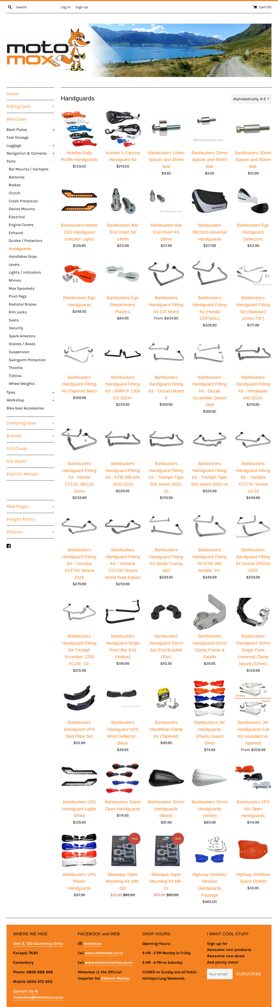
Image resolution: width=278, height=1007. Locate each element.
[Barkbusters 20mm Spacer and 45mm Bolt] (209, 128)
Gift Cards (17, 448)
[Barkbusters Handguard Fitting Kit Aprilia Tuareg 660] (166, 525)
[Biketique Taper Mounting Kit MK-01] (166, 850)
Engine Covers (21, 225)
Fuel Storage (17, 137)
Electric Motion (22, 474)
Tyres (30, 392)
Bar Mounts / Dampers (28, 169)
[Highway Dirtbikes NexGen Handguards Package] (209, 850)
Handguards (20, 248)
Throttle (16, 368)
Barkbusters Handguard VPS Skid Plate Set (79, 729)
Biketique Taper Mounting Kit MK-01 (166, 881)
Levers (14, 264)
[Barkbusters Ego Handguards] (79, 273)
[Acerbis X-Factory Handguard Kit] (122, 128)
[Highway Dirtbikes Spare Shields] (253, 850)
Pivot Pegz (17, 296)
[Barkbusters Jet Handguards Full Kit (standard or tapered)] (253, 698)
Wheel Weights (22, 383)
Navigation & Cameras (30, 153)
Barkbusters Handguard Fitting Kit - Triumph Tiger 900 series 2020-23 (166, 477)
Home (13, 93)
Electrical (17, 217)
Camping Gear (30, 422)
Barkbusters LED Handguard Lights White (79, 808)
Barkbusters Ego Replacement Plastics (123, 304)
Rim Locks (18, 312)
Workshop (30, 400)
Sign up (82, 7)
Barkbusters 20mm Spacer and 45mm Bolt (210, 159)
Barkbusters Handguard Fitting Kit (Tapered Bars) (79, 384)
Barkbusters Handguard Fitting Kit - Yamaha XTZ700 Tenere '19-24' (253, 477)
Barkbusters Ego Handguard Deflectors (253, 232)
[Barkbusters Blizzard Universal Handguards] (209, 201)
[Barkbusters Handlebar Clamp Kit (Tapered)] (166, 698)
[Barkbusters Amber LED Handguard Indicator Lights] (79, 201)
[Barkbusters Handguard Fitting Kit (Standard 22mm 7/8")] (253, 273)
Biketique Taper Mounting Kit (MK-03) (123, 881)
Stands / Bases (22, 344)
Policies (30, 531)
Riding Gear (30, 106)
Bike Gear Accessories (25, 408)
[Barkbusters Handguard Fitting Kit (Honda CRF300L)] (209, 273)
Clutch (14, 193)
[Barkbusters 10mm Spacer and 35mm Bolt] (166, 128)
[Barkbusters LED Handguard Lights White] (79, 777)
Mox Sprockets (22, 288)
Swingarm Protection (27, 360)
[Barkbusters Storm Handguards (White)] (209, 777)
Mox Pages (30, 506)
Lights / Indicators (25, 272)
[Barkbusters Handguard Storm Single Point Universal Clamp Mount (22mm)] (253, 612)
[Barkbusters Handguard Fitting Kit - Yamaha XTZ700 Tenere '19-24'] (253, 439)
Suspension (19, 352)
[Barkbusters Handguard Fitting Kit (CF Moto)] (166, 273)
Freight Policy (21, 519)
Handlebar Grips (23, 256)
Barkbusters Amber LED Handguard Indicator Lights (79, 232)
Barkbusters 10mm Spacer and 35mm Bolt (166, 159)
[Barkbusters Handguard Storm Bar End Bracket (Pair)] (166, 612)
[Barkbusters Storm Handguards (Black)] (166, 777)
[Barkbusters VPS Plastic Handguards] (79, 850)
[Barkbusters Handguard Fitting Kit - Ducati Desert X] (166, 353)
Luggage (30, 145)
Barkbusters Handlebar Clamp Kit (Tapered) (166, 729)
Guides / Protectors (25, 240)
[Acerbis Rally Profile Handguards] (79, 128)
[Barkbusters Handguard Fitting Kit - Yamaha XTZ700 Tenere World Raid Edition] (122, 525)
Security (16, 328)
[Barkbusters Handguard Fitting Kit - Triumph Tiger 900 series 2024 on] (209, 439)
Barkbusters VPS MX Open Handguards (253, 808)
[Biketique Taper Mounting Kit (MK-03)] (122, 850)
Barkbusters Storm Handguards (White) (210, 808)
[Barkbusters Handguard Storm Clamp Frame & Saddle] (209, 612)
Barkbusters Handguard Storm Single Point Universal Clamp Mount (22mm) (253, 650)
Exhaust (16, 233)
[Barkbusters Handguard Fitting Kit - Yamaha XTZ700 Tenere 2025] (79, 525)
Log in (66, 7)
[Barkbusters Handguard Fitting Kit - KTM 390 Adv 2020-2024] (122, 439)
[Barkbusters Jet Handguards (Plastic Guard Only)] (209, 698)
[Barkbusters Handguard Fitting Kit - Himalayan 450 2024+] (253, 353)
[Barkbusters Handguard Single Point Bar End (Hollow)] (122, 612)
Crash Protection (23, 201)
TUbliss (15, 376)
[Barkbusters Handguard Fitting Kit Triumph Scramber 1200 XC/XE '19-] (79, 612)
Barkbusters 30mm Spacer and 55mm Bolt (253, 159)
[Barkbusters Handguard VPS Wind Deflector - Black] (122, 698)
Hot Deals (16, 461)
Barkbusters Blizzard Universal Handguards (209, 232)
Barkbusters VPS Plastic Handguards (79, 881)
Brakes (15, 185)
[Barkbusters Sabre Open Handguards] (122, 777)
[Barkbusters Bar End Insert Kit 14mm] (122, 201)
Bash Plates (30, 129)
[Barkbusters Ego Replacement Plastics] (122, 273)
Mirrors (15, 280)
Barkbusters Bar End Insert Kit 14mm (122, 232)
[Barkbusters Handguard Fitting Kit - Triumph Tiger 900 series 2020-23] (166, 439)
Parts (30, 161)
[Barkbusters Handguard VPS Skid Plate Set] (79, 698)
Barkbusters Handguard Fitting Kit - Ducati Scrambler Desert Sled (209, 391)
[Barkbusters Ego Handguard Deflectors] (253, 201)
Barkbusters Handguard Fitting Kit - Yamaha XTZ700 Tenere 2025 (79, 563)
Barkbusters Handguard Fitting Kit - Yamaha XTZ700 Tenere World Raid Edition (123, 563)
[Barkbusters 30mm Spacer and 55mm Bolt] (253, 128)
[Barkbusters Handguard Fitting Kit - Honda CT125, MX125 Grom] (79, 439)
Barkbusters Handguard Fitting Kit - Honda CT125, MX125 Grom (79, 477)
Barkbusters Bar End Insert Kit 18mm (166, 232)
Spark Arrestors (22, 336)
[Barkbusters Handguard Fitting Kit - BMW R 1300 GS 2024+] (122, 353)
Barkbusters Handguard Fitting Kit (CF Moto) (166, 304)
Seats (14, 320)
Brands (30, 435)
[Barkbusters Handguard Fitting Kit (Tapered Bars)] (79, 353)
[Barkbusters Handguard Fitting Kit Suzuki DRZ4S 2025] (253, 525)
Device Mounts (22, 209)
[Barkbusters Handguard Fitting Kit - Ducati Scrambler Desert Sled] (209, 353)
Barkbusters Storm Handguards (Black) (166, 808)
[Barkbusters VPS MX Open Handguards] (253, 777)
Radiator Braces (22, 304)
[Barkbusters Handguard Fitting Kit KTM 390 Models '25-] (209, 525)
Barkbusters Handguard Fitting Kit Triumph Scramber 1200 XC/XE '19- (79, 650)
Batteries (17, 177)
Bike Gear (30, 119)
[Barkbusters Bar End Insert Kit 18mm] (166, 201)
